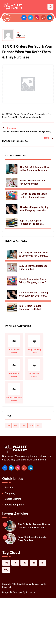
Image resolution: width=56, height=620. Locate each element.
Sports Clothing (13, 498)
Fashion (9, 487)
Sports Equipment (14, 504)
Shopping (10, 493)
